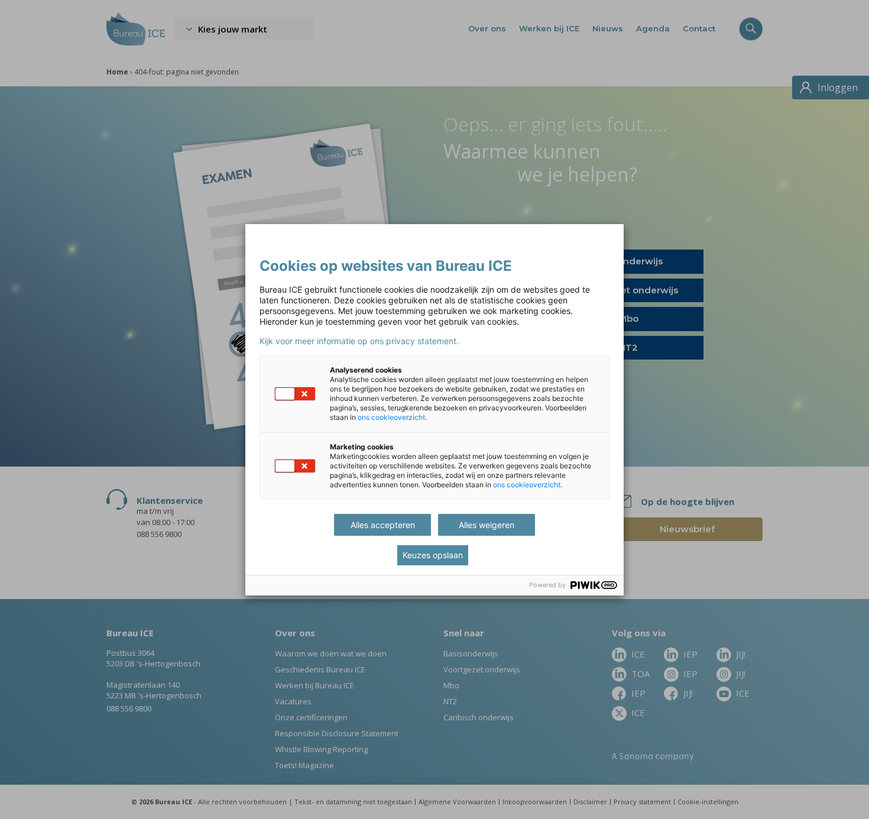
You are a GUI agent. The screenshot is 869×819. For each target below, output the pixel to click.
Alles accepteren (383, 525)
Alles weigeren (486, 525)
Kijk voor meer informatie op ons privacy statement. (359, 341)
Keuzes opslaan (433, 555)
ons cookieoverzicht (391, 417)
